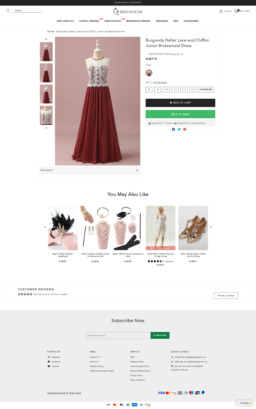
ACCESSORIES (191, 21)
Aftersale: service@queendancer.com (190, 362)
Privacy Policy (136, 375)
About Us (94, 362)
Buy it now (180, 114)
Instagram (55, 357)
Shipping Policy (137, 362)
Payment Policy (97, 366)
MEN (175, 21)
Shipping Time (183, 123)
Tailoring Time (157, 123)
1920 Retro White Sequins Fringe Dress (160, 255)
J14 (184, 90)
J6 (149, 90)
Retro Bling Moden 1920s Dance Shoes (193, 255)
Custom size (206, 90)
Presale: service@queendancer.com (190, 357)
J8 (158, 90)
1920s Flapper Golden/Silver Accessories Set (95, 255)
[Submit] (8, 9)
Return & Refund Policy (140, 371)
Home (50, 31)
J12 (175, 90)
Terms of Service (137, 380)
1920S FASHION (113, 20)
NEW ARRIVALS (65, 21)
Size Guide (161, 83)
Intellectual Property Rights (102, 371)
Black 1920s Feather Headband (63, 255)
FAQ (132, 357)
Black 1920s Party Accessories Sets (128, 255)
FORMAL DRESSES (89, 20)
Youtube (55, 366)
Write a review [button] (226, 295)
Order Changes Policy (139, 366)
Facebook (55, 362)
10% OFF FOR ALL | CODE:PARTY (128, 2)
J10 (166, 90)
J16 (192, 90)
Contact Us (95, 357)
